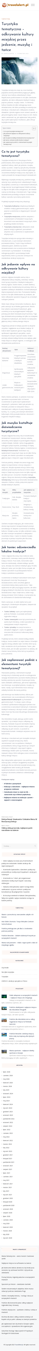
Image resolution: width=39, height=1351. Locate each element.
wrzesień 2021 (8, 1166)
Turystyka (6, 19)
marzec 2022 (7, 1144)
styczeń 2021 (7, 1195)
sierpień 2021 (7, 1169)
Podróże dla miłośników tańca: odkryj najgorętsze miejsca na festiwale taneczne (22, 1021)
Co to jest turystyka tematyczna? (13, 131)
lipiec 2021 (6, 1173)
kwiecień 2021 (8, 1184)
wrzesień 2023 (8, 1115)
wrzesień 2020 (8, 1209)
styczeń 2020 (7, 1238)
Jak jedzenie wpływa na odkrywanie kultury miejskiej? (17, 134)
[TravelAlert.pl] (15, 5)
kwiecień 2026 (8, 1083)
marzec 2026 (7, 1086)
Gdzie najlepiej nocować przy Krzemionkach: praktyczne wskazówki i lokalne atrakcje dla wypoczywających (17, 863)
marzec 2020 (7, 1231)
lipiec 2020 (6, 1216)
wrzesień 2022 (8, 1122)
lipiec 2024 (6, 1097)
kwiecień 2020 (8, 1227)
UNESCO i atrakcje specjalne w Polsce (14, 981)
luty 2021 (6, 1191)
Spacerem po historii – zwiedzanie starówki (16, 1284)
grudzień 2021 (8, 1155)
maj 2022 (6, 1137)
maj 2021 (6, 1180)
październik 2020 (8, 1205)
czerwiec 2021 (8, 1177)
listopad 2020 (7, 1202)
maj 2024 (6, 1101)
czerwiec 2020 (8, 1220)
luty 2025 (6, 1090)
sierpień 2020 (7, 1213)
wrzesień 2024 (8, 1094)
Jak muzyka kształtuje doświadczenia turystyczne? (19, 138)
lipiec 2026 (6, 1072)
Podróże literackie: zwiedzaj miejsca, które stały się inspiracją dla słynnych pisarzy (21, 1036)
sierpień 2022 (7, 1126)
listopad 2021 (7, 1158)
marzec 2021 (7, 1187)
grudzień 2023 (8, 1112)
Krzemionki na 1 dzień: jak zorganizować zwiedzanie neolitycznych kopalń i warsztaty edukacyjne (16, 880)
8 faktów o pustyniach (12, 784)
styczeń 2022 (7, 1151)
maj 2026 (6, 1079)
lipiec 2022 (6, 1130)
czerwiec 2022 (8, 1133)
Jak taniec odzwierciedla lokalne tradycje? (16, 140)
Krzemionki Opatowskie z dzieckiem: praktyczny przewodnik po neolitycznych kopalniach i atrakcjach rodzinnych (19, 872)
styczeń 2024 (7, 1108)
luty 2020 (6, 1234)
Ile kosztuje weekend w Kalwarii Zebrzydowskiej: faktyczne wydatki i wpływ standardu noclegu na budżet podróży (19, 898)
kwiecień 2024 (8, 1104)
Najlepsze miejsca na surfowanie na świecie (16, 1263)
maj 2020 (6, 1223)
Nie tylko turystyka (8, 972)
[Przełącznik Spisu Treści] (33, 128)
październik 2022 (8, 1119)
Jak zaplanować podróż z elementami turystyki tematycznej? (18, 143)
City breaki (5, 968)
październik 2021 (8, 1162)
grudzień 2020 (8, 1198)
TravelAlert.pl (19, 1345)
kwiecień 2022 (8, 1140)
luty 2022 (6, 1148)
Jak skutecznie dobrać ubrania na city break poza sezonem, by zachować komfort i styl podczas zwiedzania (18, 1270)
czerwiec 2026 (8, 1075)
